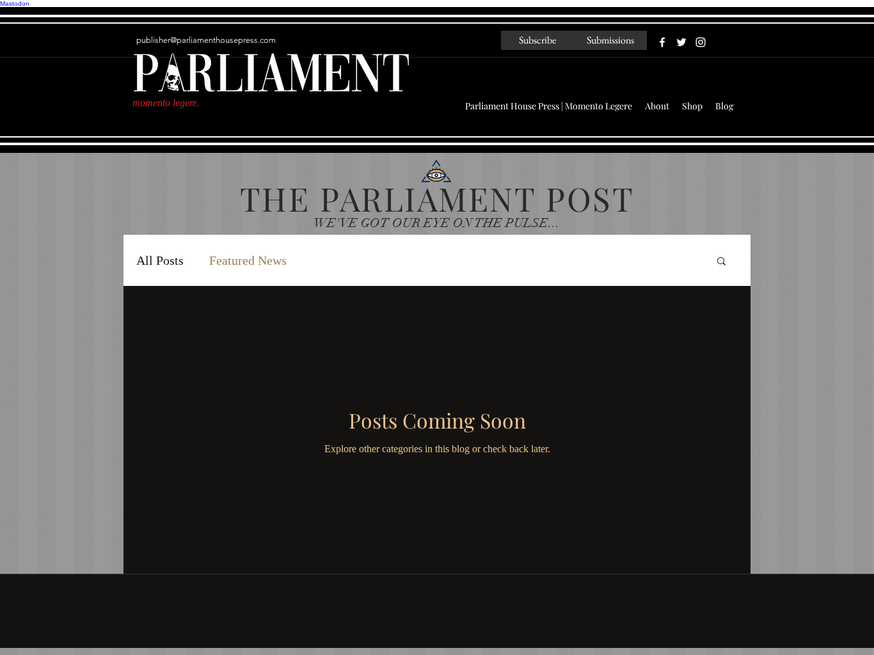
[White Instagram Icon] (700, 42)
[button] (721, 262)
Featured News (248, 260)
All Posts (160, 260)
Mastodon (14, 3)
